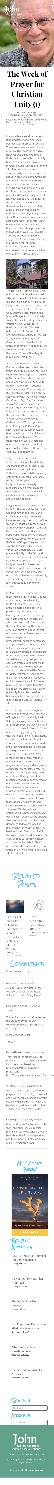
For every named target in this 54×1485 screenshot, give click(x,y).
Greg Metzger (12, 1120)
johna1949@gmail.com (34, 1454)
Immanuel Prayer (13, 1052)
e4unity (9, 983)
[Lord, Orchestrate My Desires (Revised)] (39, 901)
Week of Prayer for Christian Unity (25, 316)
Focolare (25, 724)
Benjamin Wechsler (34, 1470)
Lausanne (26, 641)
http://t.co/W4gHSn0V (28, 995)
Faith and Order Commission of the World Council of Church (25, 513)
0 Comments (17, 955)
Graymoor (29, 323)
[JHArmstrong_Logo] (27, 1432)
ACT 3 (21, 120)
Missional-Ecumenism (35, 120)
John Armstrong (28, 112)
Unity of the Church (23, 122)
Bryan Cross (11, 1006)
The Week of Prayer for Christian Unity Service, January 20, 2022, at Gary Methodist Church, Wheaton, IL (14, 933)
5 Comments (27, 124)
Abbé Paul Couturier (18, 363)
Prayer (9, 122)
